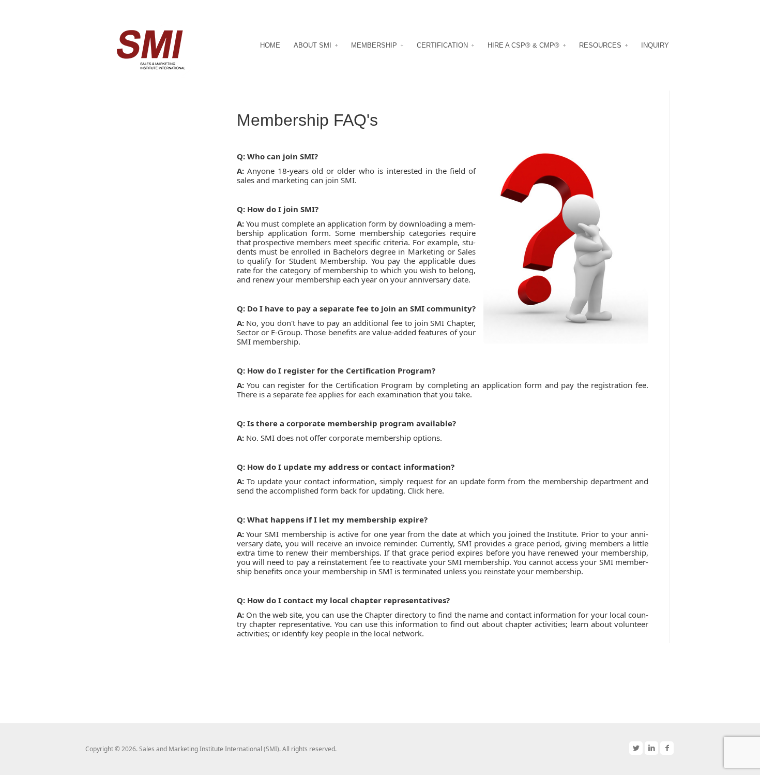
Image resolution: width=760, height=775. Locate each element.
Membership (374, 45)
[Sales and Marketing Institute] (153, 47)
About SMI (312, 45)
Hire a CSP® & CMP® (523, 45)
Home (270, 45)
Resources (600, 45)
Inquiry (655, 45)
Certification (442, 45)
